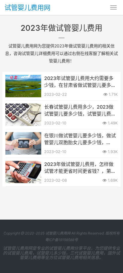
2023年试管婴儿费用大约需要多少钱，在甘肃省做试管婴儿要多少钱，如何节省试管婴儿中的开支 (80, 81)
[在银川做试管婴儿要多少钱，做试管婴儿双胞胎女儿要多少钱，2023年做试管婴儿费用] (23, 135)
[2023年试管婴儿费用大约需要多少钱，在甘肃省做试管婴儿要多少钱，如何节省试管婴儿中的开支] (23, 78)
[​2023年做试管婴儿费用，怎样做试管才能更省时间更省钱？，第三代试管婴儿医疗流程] (23, 164)
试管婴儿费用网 (27, 7)
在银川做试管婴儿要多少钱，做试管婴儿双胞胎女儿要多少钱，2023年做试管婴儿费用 (80, 139)
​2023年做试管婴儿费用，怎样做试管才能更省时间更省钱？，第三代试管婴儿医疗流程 (80, 167)
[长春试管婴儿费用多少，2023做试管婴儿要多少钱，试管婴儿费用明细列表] (23, 107)
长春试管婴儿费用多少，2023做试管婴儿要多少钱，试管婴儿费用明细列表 (80, 110)
